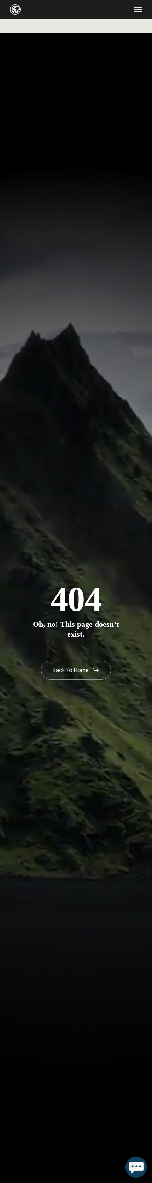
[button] (138, 9)
